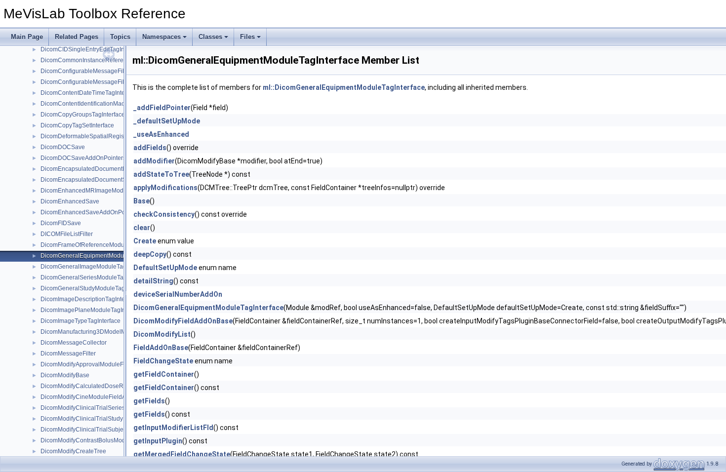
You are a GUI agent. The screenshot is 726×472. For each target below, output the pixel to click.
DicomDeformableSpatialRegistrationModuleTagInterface (117, 136)
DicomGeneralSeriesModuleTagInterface (95, 277)
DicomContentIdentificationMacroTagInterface (101, 103)
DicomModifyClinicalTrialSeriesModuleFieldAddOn (108, 407)
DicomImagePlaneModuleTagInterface (92, 310)
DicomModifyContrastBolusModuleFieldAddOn (103, 440)
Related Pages (76, 36)
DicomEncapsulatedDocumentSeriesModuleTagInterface (116, 179)
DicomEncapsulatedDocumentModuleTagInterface (108, 168)
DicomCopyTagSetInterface (77, 125)
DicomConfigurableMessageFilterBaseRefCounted (108, 82)
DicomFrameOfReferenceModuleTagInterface (101, 244)
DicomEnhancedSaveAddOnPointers (90, 212)
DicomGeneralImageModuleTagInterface (95, 266)
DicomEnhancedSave (69, 201)
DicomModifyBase (64, 375)
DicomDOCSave (62, 147)
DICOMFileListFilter (66, 234)
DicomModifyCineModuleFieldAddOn (90, 396)
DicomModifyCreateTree (73, 451)
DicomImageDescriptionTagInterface (89, 299)
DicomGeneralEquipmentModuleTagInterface (101, 255)
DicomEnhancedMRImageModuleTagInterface (102, 190)
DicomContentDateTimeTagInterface (89, 92)
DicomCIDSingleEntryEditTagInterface (91, 49)
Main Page (27, 36)
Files (247, 36)
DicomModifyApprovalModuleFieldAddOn (96, 364)
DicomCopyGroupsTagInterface (82, 114)
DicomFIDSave (60, 223)
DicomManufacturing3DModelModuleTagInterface (107, 331)
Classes (210, 36)
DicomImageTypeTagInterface (80, 320)
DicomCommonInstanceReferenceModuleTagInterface (113, 60)
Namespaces (161, 36)
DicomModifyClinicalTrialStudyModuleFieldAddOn (107, 418)
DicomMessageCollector (73, 342)
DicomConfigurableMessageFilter (85, 71)
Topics (120, 36)
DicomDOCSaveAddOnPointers (83, 158)
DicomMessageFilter (68, 353)
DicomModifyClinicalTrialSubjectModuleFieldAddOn (110, 429)
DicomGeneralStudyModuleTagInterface (94, 288)
